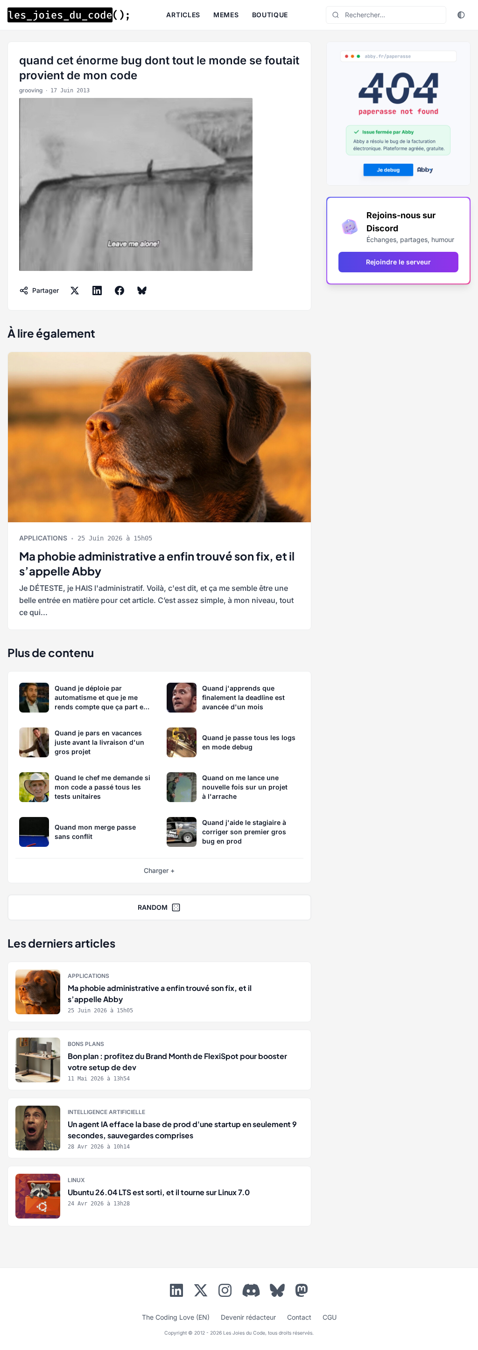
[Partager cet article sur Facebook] (119, 290)
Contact (299, 1317)
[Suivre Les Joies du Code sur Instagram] (225, 1292)
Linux (76, 1180)
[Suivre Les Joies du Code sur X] (200, 1292)
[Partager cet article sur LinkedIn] (97, 290)
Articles (183, 15)
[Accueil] (68, 14)
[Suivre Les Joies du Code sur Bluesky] (277, 1292)
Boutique (270, 15)
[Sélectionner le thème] (461, 15)
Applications (43, 538)
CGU (330, 1317)
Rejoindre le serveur (398, 262)
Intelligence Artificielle (106, 1111)
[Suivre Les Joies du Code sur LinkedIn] (176, 1292)
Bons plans (86, 1043)
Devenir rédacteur (248, 1317)
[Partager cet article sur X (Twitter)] (74, 290)
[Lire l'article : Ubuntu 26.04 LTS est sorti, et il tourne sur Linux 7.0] (159, 1196)
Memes (226, 15)
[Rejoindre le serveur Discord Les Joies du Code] (251, 1290)
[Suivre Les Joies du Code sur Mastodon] (301, 1292)
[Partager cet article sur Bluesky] (142, 290)
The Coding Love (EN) (176, 1317)
